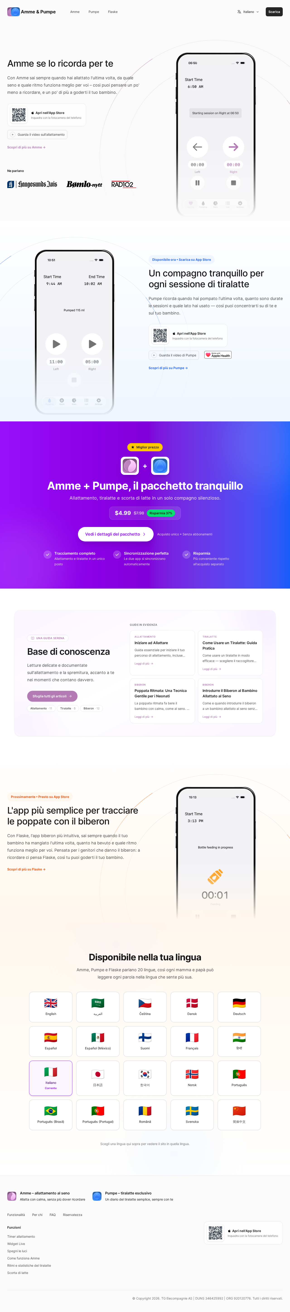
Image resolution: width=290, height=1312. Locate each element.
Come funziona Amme (23, 1258)
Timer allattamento (21, 1236)
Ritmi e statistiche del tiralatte (29, 1265)
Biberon (91, 708)
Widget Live (16, 1244)
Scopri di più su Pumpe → (168, 368)
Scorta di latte (17, 1273)
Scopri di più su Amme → (26, 147)
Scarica (274, 12)
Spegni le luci (17, 1251)
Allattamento (41, 708)
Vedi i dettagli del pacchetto (112, 534)
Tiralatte (67, 708)
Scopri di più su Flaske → (26, 869)
